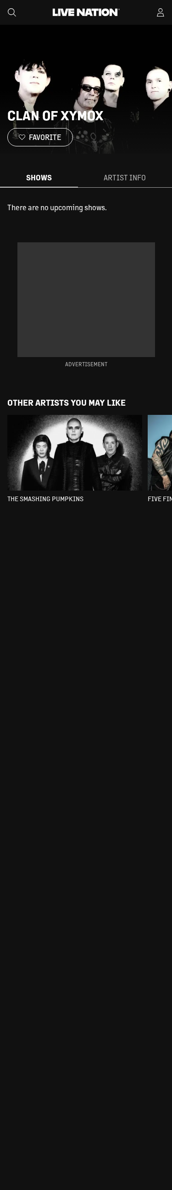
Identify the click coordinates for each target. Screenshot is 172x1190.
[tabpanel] (86, 207)
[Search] (12, 12)
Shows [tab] (39, 177)
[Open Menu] (160, 12)
